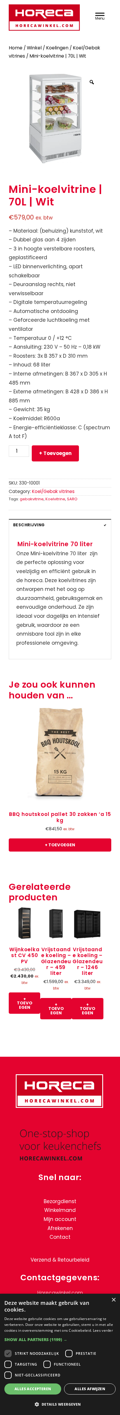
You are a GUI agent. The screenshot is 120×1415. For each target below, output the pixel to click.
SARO (72, 499)
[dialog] (60, 1354)
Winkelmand (60, 1210)
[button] (60, 1339)
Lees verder (103, 1330)
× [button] (113, 1300)
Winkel (34, 48)
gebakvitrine (32, 499)
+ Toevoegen (55, 453)
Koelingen (57, 48)
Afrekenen (60, 1228)
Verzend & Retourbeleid (60, 1259)
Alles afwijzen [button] (90, 1388)
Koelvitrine (55, 499)
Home (15, 48)
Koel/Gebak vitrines (53, 491)
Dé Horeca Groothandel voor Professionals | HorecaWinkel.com (45, 18)
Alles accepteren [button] (33, 1388)
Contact (60, 1237)
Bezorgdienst (60, 1201)
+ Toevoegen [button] (60, 845)
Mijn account (60, 1219)
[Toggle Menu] (100, 15)
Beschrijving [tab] (29, 525)
